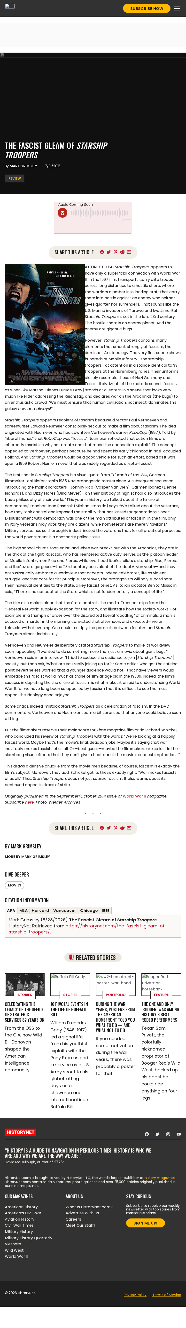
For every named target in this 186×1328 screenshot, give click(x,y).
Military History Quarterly (28, 1238)
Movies (14, 885)
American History (21, 1207)
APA (11, 910)
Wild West (14, 1250)
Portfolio (116, 994)
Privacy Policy (135, 1294)
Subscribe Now (146, 8)
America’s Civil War (23, 1213)
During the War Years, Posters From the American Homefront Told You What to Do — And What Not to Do (115, 1017)
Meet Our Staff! (80, 1225)
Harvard (40, 910)
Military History (19, 1231)
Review (14, 178)
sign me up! (145, 1223)
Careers (73, 1219)
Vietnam (13, 1244)
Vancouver (64, 910)
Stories (25, 994)
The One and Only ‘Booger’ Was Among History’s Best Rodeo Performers (160, 1012)
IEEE (105, 910)
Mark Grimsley (23, 166)
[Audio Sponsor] (93, 227)
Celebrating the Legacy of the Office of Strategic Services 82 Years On (24, 1012)
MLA (23, 910)
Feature (161, 994)
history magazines (160, 1177)
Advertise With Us (82, 1213)
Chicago (89, 910)
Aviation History (19, 1219)
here (29, 802)
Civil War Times (19, 1225)
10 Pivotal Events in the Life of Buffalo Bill (69, 1009)
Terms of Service (166, 1294)
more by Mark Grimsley (27, 856)
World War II (134, 796)
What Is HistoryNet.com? (89, 1207)
